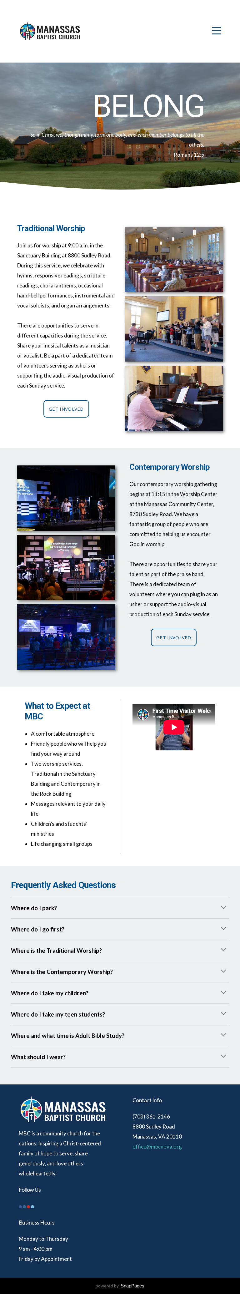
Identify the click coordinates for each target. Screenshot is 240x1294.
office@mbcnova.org (157, 1146)
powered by (120, 1285)
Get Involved (66, 409)
